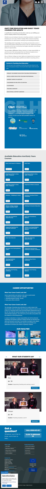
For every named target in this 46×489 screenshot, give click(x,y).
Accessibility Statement (29, 448)
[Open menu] (41, 2)
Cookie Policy (27, 453)
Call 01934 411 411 (33, 430)
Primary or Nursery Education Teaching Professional (22, 73)
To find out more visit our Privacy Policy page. (9, 482)
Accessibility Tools (36, 2)
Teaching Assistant (12, 88)
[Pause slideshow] (39, 2)
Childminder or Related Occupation (17, 82)
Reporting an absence (9, 448)
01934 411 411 (11, 467)
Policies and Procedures (29, 446)
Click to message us (33, 435)
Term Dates (7, 446)
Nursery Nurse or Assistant (14, 79)
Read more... (35, 388)
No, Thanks (9, 485)
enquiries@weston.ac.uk (9, 470)
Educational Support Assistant (15, 91)
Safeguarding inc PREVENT (10, 450)
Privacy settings (4, 472)
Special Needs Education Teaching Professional (20, 76)
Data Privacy (27, 450)
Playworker (10, 85)
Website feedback (8, 453)
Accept (4, 485)
